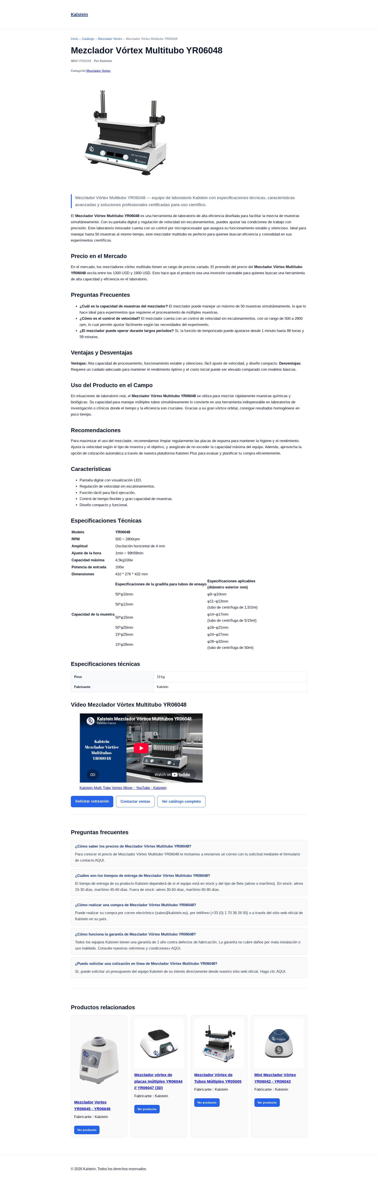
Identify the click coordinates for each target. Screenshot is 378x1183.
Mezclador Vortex (98, 70)
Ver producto (86, 1130)
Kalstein (79, 14)
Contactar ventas (135, 801)
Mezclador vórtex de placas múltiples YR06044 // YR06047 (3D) (158, 1081)
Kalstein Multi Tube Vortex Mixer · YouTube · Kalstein (123, 788)
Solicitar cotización (92, 801)
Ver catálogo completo (181, 801)
